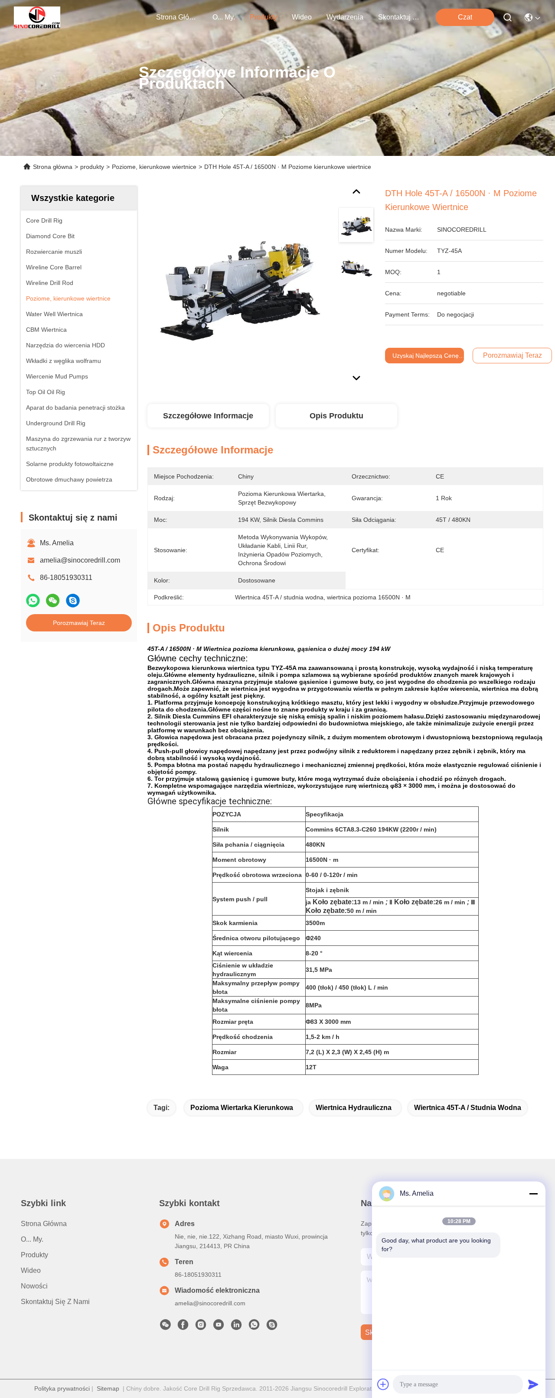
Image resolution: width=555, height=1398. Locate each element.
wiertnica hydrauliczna (354, 1107)
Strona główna (177, 17)
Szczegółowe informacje (208, 415)
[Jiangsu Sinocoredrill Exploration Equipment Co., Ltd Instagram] (201, 1327)
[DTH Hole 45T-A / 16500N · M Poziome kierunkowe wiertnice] (236, 286)
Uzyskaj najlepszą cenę (425, 356)
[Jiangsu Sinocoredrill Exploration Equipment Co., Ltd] (37, 17)
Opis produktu (336, 415)
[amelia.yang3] (272, 1327)
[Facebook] (183, 1327)
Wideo (302, 17)
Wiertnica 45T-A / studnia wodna (467, 1107)
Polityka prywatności (62, 1388)
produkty (263, 17)
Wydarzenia (344, 17)
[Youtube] (218, 1327)
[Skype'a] (73, 600)
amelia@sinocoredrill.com (80, 560)
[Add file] (383, 1384)
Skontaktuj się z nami (399, 17)
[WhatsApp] (33, 600)
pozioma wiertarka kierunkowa (241, 1107)
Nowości (34, 1286)
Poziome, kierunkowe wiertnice (154, 166)
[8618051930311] (254, 1327)
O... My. (223, 17)
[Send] (533, 1384)
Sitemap (108, 1388)
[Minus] (533, 1193)
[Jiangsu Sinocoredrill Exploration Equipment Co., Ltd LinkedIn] (236, 1327)
